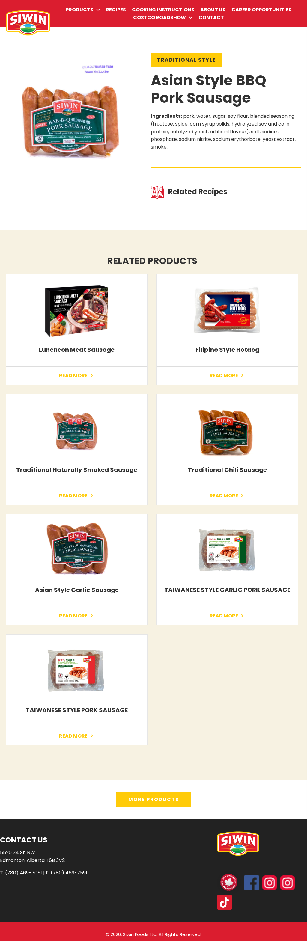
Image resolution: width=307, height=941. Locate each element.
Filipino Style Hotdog (227, 349)
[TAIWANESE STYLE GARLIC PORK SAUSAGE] (227, 550)
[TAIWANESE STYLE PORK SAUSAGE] (76, 670)
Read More (73, 375)
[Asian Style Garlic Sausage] (76, 550)
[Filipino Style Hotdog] (227, 309)
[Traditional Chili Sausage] (227, 430)
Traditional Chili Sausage (227, 470)
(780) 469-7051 (23, 872)
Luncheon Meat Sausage (77, 349)
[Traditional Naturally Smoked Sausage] (76, 430)
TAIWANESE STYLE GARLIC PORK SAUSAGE (227, 590)
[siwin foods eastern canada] (287, 882)
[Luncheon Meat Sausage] (76, 309)
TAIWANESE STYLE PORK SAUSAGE (77, 710)
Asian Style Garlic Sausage (77, 590)
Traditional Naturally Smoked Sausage (76, 470)
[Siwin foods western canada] (269, 882)
